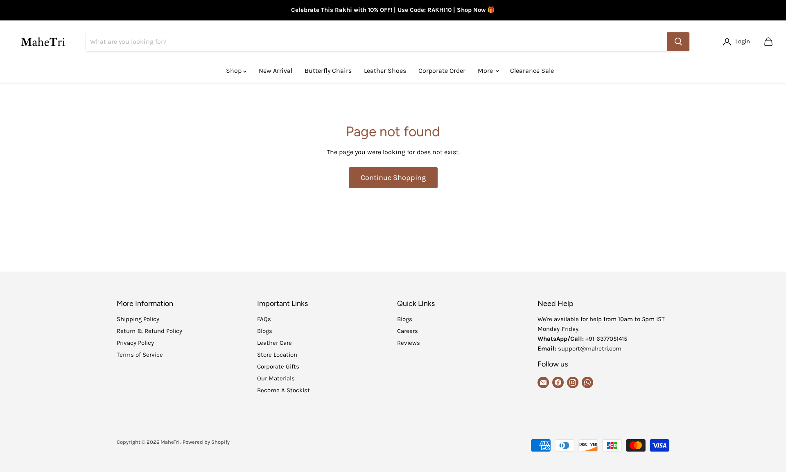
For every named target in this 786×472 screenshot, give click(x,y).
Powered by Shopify (206, 442)
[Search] (678, 41)
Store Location (277, 354)
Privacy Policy (135, 342)
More (486, 70)
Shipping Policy (138, 319)
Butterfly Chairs (328, 70)
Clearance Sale (532, 70)
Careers (407, 331)
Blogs (264, 331)
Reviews (408, 342)
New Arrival (275, 70)
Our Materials (276, 378)
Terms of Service (140, 354)
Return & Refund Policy (149, 331)
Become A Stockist (283, 390)
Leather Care (274, 342)
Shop (234, 70)
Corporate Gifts (278, 366)
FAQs (264, 319)
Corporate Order (441, 70)
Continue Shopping (393, 177)
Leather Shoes (385, 70)
